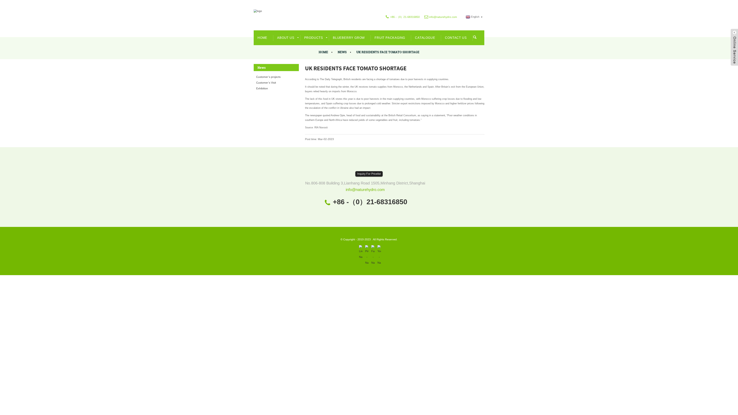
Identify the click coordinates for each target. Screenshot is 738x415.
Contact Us (456, 37)
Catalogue (425, 37)
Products (313, 37)
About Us (285, 37)
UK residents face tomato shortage (387, 52)
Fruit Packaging (390, 37)
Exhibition (262, 88)
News (342, 52)
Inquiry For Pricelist (369, 173)
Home (262, 37)
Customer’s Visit (266, 82)
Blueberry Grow (349, 37)
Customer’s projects (268, 76)
